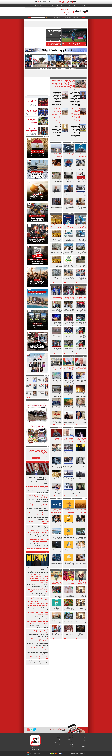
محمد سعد (42, 384)
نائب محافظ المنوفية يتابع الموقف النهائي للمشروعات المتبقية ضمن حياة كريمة (56, 582)
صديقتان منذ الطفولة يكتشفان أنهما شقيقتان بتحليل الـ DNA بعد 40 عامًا (81, 537)
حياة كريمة (60, 569)
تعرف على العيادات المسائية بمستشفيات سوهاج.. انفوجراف (68, 226)
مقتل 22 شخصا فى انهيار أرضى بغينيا (68, 407)
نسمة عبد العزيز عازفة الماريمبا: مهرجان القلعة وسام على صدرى (81, 440)
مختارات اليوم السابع (44, 136)
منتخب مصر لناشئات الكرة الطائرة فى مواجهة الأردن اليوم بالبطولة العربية (81, 310)
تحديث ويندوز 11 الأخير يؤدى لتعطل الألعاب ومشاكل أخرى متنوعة (57, 550)
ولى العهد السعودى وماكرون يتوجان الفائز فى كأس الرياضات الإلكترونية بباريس (81, 381)
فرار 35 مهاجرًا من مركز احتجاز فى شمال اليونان (69, 394)
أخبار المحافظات (71, 213)
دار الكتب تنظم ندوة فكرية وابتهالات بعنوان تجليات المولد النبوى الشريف (57, 395)
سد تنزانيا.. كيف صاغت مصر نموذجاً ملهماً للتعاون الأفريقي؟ (29, 380)
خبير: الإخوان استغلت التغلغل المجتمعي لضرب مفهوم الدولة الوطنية (69, 452)
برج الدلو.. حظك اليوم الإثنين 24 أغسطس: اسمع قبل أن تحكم (69, 550)
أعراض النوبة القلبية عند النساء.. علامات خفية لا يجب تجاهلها (56, 440)
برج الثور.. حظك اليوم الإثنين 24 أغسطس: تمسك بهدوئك (68, 536)
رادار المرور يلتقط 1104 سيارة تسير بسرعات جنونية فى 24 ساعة (56, 155)
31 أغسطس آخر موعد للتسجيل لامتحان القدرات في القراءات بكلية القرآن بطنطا (69, 265)
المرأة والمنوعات (83, 498)
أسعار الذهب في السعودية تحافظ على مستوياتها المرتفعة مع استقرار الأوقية (56, 265)
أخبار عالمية (72, 356)
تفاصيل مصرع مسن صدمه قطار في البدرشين (57, 180)
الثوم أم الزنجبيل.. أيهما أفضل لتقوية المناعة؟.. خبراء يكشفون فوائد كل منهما (56, 478)
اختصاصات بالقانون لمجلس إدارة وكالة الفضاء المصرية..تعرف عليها (69, 181)
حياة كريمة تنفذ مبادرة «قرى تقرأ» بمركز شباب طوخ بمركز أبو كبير (56, 621)
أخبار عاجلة (84, 142)
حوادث (60, 142)
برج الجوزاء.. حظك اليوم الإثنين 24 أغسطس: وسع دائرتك (69, 563)
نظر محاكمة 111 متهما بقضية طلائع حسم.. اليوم (57, 167)
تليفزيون (72, 427)
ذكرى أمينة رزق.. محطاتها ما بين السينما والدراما (81, 465)
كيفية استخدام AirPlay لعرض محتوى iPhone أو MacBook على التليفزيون (57, 537)
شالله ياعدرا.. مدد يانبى (41, 393)
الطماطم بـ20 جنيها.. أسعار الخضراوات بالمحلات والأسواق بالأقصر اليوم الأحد (68, 608)
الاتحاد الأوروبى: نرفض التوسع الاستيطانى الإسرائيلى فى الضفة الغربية (81, 407)
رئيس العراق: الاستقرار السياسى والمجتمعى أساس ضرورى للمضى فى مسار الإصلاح (81, 369)
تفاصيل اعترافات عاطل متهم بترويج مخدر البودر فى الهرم (56, 206)
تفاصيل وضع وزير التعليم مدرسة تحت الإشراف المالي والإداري (57, 310)
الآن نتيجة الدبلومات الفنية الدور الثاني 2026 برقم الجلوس (81, 181)
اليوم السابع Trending (44, 462)
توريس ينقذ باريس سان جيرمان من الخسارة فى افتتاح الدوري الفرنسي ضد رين (69, 297)
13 (46, 54)
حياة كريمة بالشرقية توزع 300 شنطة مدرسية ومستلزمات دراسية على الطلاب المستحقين (56, 595)
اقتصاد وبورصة (59, 213)
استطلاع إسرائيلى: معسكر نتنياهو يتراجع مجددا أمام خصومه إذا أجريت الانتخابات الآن (69, 382)
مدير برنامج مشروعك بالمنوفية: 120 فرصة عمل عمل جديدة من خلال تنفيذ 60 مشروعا (68, 253)
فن (85, 427)
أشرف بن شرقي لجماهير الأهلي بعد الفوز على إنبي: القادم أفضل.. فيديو (81, 336)
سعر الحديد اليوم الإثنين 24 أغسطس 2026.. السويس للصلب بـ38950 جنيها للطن (57, 278)
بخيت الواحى (31, 384)
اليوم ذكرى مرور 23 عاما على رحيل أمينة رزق (81, 491)
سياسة (72, 142)
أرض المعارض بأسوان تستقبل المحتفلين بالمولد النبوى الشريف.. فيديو (57, 324)
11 (50, 54)
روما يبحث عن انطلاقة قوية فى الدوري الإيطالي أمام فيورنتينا (69, 324)
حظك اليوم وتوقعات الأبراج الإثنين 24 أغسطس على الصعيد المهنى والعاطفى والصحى (81, 550)
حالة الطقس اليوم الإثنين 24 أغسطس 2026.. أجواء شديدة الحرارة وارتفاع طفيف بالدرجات (81, 226)
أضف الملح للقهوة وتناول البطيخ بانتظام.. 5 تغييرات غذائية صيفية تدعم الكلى (57, 452)
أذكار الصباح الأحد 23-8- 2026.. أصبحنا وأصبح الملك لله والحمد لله (81, 621)
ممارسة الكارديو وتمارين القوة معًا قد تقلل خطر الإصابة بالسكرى (57, 492)
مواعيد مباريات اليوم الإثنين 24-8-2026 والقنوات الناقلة (68, 336)
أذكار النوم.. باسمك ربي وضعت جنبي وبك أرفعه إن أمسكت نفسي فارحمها (81, 595)
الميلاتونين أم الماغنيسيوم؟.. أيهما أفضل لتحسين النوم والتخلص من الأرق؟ (56, 466)
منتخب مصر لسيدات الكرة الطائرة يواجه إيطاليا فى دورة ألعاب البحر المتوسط (81, 297)
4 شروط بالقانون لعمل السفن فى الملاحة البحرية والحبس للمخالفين (68, 168)
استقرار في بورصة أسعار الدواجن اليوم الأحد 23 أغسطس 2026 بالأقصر (69, 595)
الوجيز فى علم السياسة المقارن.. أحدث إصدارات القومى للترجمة (57, 421)
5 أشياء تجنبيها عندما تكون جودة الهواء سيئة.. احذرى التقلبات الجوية (81, 511)
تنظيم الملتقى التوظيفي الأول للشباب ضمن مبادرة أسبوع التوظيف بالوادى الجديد (69, 239)
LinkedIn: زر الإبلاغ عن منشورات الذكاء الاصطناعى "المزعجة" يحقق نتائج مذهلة (56, 511)
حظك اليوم (72, 498)
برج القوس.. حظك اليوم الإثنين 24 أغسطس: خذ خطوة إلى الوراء (69, 511)
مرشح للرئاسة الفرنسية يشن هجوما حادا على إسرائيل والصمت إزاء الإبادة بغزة (69, 421)
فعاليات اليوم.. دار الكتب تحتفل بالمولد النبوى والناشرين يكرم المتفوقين (57, 368)
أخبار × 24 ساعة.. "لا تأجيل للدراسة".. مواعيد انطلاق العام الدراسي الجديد (81, 155)
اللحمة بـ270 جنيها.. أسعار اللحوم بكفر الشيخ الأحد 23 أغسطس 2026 (69, 634)
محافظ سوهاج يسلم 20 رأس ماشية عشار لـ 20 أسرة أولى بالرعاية (56, 634)
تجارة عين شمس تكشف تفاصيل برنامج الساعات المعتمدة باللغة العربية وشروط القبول (81, 253)
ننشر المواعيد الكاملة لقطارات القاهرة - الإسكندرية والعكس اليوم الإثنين (81, 279)
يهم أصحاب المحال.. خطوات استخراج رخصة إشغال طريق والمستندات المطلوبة (81, 265)
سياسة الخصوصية (33, 749)
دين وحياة (84, 569)
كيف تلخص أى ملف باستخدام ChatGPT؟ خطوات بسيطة (56, 563)
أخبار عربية (84, 356)
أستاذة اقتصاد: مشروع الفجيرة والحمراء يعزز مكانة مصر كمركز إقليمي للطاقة (68, 478)
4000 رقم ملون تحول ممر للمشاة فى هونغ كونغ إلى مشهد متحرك (57, 381)
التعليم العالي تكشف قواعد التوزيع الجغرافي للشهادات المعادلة (81, 194)
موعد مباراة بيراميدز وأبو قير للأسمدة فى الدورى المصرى (81, 323)
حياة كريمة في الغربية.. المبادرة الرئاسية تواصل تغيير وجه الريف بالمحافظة (57, 608)
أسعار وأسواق (71, 569)
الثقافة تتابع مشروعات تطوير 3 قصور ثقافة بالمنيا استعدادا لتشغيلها (56, 407)
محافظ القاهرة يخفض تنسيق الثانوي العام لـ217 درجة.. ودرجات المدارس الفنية (81, 207)
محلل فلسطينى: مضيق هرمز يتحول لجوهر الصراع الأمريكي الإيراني (69, 440)
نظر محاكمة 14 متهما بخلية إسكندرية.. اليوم (57, 193)
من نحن (39, 749)
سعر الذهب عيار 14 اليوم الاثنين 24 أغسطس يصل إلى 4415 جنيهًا (56, 226)
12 (48, 54)
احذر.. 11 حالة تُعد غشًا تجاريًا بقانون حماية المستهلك (68, 154)
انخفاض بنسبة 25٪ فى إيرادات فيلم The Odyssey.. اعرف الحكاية (81, 478)
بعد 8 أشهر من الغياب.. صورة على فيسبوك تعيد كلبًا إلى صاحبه (81, 524)
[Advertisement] (56, 715)
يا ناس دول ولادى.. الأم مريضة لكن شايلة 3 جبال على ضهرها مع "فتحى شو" (57, 297)
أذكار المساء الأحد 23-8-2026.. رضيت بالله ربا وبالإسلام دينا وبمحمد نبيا (81, 608)
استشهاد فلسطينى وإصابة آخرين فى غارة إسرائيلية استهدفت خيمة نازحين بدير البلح (81, 395)
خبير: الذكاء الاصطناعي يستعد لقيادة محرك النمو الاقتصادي (69, 492)
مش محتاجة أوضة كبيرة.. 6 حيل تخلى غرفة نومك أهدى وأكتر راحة (81, 563)
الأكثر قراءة (46, 552)
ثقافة (61, 356)
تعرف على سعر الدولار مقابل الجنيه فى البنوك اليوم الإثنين (56, 252)
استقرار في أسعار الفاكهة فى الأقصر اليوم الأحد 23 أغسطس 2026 (69, 582)
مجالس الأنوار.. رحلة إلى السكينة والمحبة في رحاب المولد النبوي (41, 387)
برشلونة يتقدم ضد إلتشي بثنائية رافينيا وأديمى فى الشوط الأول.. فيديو (69, 350)
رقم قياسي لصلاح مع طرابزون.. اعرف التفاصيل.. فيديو (56, 350)
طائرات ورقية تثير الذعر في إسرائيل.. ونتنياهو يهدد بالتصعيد (81, 421)
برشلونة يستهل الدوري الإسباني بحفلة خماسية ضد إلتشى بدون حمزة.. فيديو (66, 17)
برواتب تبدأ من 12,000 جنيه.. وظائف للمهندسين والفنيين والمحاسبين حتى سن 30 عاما (81, 168)
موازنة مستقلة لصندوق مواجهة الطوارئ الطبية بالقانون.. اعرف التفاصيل (69, 207)
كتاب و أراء (46, 375)
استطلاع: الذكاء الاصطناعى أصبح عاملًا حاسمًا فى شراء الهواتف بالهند (57, 524)
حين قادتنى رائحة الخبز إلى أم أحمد (29, 386)
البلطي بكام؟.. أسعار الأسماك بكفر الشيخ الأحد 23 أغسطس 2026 (69, 621)
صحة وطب (60, 427)
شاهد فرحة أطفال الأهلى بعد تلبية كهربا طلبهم (57, 336)
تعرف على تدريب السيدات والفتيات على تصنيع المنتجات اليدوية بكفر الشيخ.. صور (68, 278)
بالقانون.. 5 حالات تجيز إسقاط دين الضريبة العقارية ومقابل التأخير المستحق (69, 194)
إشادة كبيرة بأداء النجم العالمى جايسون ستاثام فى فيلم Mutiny (81, 452)
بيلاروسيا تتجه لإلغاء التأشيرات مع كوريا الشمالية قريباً (69, 368)
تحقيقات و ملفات (83, 78)
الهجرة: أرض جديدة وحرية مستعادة (29, 393)
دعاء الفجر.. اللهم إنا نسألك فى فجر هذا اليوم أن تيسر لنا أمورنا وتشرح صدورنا (81, 582)
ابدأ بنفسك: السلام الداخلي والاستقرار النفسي (41, 381)
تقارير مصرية (83, 213)
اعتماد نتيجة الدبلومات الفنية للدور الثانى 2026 (38, 548)
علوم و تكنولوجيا (58, 498)
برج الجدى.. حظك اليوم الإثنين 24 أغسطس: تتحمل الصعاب (69, 523)
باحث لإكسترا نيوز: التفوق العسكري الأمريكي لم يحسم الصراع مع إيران (68, 466)
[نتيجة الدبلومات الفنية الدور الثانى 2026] (56, 50)
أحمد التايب (31, 377)
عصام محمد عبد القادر (41, 378)
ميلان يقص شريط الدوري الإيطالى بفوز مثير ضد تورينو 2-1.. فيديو (68, 310)
